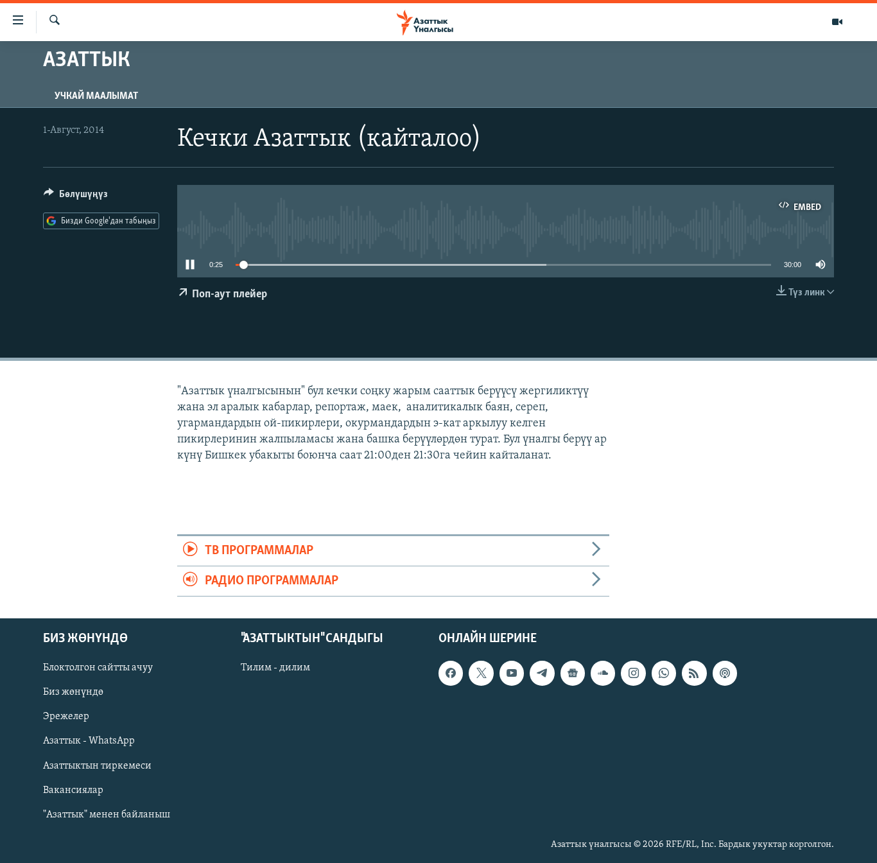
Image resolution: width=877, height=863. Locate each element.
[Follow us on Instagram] (633, 673)
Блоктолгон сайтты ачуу (98, 668)
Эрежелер (66, 717)
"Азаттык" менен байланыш (106, 815)
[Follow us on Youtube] (511, 673)
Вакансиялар (73, 790)
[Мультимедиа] (837, 22)
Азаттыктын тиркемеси (97, 766)
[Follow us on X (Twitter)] (481, 673)
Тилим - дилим (275, 668)
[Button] (76, 197)
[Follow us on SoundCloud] (603, 673)
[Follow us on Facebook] (450, 673)
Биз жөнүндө (73, 693)
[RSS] (694, 673)
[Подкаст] (725, 673)
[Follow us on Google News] (572, 673)
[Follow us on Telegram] (542, 673)
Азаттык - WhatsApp (89, 742)
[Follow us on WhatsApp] (664, 673)
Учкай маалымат (96, 96)
